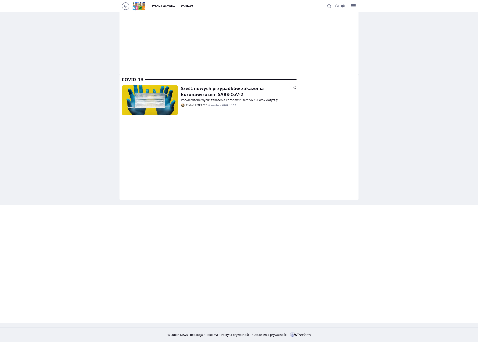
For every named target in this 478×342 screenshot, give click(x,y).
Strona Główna (163, 6)
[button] (340, 6)
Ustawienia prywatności (269, 335)
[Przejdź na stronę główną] (125, 9)
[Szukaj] (329, 6)
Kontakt (187, 6)
